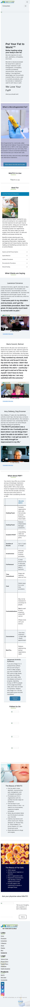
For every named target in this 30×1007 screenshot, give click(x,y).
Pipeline (3, 948)
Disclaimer (3, 966)
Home (2, 936)
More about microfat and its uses (15, 164)
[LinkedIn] (2, 983)
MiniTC (3, 975)
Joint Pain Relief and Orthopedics (10, 194)
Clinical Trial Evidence (15, 698)
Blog (2, 950)
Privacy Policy (4, 961)
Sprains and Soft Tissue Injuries (10, 252)
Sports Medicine (6, 255)
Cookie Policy (4, 964)
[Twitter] (2, 990)
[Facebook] (2, 987)
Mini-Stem (3, 977)
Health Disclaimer (5, 968)
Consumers (6, 6)
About (2, 945)
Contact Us (4, 953)
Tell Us (23, 917)
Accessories (4, 980)
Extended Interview (8, 334)
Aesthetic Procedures (7, 259)
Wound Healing (6, 266)
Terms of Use (4, 959)
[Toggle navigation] (27, 2)
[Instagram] (2, 994)
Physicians (3, 938)
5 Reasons (3, 943)
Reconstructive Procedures (9, 263)
